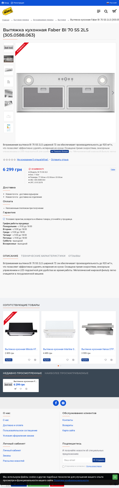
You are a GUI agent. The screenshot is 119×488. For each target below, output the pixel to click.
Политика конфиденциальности (71, 480)
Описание (10, 256)
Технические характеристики (43, 256)
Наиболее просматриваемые (66, 373)
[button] (18, 93)
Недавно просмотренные (22, 373)
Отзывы (74, 256)
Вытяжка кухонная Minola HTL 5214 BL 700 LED (22, 349)
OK (115, 477)
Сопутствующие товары (21, 305)
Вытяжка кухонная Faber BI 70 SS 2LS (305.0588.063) (26, 381)
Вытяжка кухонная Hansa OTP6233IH (98, 349)
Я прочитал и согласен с (83, 466)
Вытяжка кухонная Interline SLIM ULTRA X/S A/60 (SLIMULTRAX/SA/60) (60, 349)
